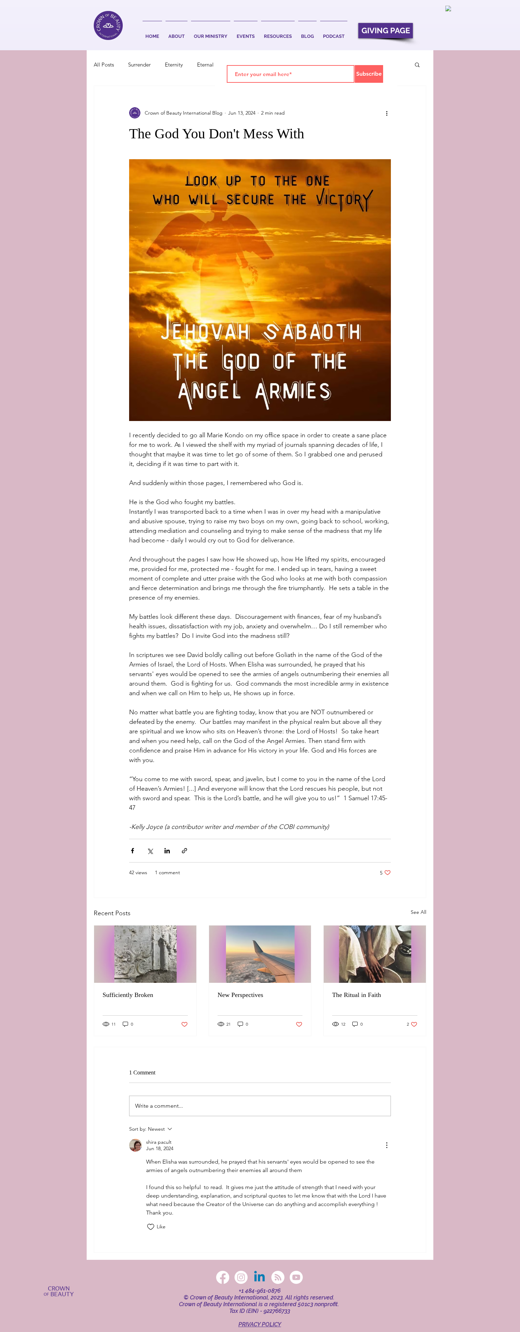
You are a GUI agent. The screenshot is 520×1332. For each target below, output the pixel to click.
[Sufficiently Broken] (145, 954)
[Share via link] (184, 850)
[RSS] (277, 1277)
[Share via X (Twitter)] (149, 850)
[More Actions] (386, 1145)
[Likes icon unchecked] (150, 1227)
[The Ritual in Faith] (375, 954)
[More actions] (386, 113)
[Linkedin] (259, 1277)
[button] (176, 33)
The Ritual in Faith (356, 994)
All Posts (104, 64)
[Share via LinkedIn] (167, 850)
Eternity (174, 64)
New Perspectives (240, 994)
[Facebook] (222, 1277)
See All (418, 912)
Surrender (139, 64)
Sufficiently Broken (128, 994)
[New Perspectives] (260, 954)
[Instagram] (241, 1277)
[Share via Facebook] (132, 850)
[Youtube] (296, 1277)
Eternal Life (210, 64)
